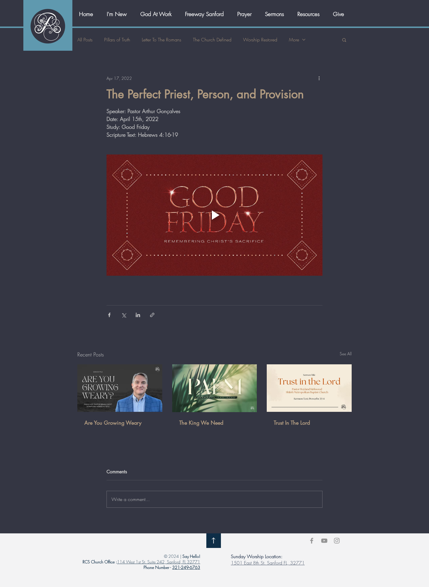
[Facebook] (311, 540)
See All (346, 353)
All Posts (85, 39)
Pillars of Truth (117, 39)
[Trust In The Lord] (309, 388)
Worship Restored (260, 39)
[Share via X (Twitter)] (123, 315)
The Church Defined (212, 39)
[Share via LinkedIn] (138, 315)
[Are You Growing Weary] (119, 388)
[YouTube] (324, 540)
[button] (158, 14)
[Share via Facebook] (109, 315)
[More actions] (318, 78)
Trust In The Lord (292, 422)
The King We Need (201, 422)
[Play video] (214, 215)
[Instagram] (337, 540)
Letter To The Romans (161, 39)
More (294, 39)
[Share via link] (152, 315)
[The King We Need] (214, 388)
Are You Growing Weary (113, 422)
